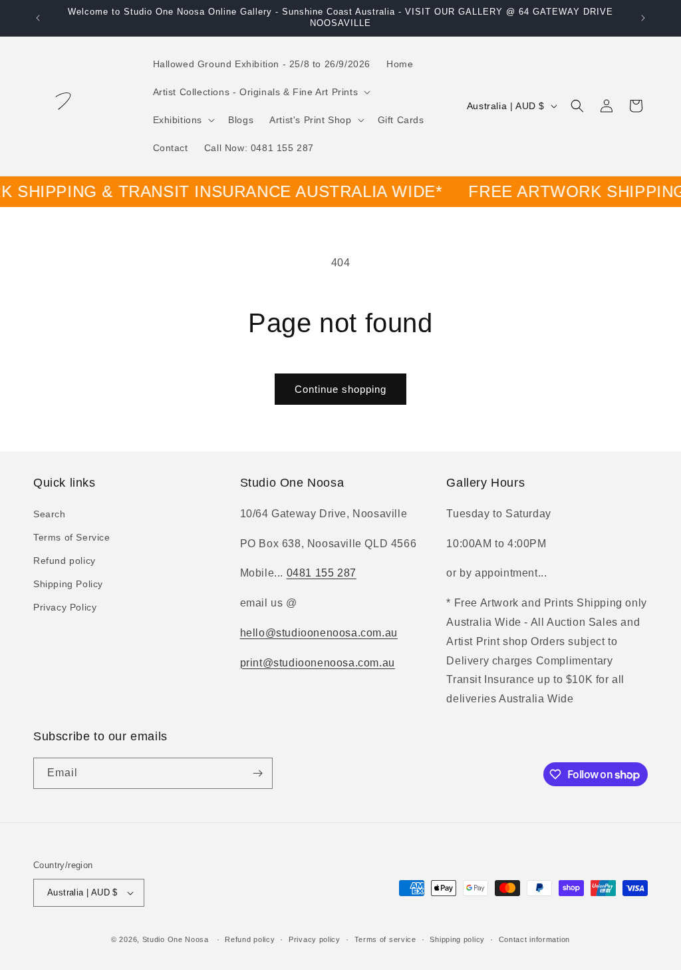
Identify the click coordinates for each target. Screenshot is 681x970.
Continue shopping (340, 389)
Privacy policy (314, 939)
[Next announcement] (643, 18)
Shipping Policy (68, 584)
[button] (260, 92)
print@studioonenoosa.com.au (317, 662)
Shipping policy (457, 939)
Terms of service (385, 939)
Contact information (534, 939)
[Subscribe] (257, 773)
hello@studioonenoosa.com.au (319, 632)
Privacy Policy (64, 607)
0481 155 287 (321, 573)
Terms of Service (71, 537)
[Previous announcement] (38, 18)
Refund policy (64, 560)
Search (49, 514)
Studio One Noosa (175, 939)
